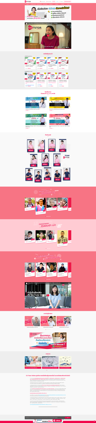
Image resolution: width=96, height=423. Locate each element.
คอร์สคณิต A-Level (28, 71)
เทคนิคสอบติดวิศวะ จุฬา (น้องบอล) (48, 327)
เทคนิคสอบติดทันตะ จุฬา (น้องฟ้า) (64, 327)
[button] (45, 216)
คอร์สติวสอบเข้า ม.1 (28, 56)
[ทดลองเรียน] (48, 420)
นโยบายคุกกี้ (56, 417)
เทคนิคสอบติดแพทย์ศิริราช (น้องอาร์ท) (32, 327)
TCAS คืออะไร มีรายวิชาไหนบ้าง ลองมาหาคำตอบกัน (50, 367)
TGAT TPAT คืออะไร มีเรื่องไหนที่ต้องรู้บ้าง (31, 367)
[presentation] (25, 217)
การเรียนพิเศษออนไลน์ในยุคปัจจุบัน (65, 367)
